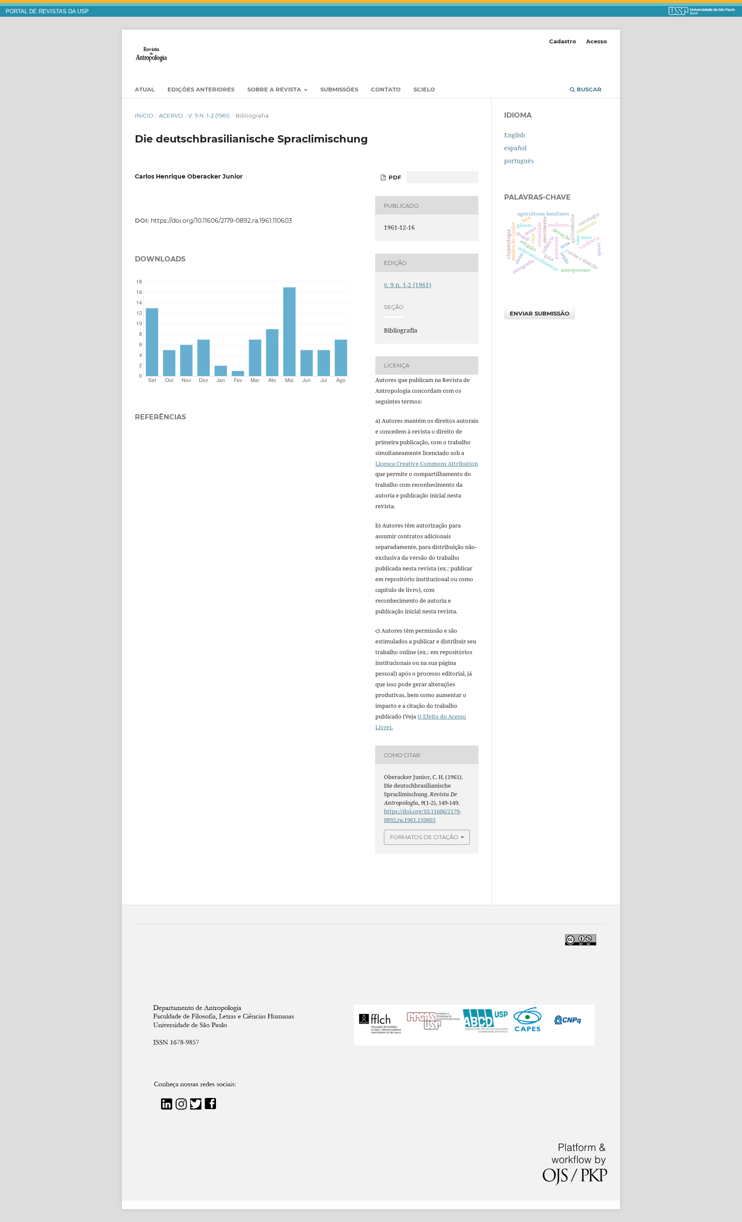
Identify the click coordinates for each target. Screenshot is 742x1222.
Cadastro (562, 41)
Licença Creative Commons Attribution (426, 463)
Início (144, 115)
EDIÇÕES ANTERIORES (200, 89)
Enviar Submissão (539, 313)
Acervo (171, 115)
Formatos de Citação (424, 837)
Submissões (339, 89)
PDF (394, 177)
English (514, 135)
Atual (145, 89)
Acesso (596, 41)
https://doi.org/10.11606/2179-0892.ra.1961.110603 (221, 220)
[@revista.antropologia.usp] (181, 1107)
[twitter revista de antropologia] (195, 1107)
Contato (386, 89)
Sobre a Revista (275, 89)
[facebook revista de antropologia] (210, 1107)
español (515, 148)
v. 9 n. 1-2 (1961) (209, 115)
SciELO (424, 89)
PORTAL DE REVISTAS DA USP (47, 12)
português (519, 161)
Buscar (588, 89)
